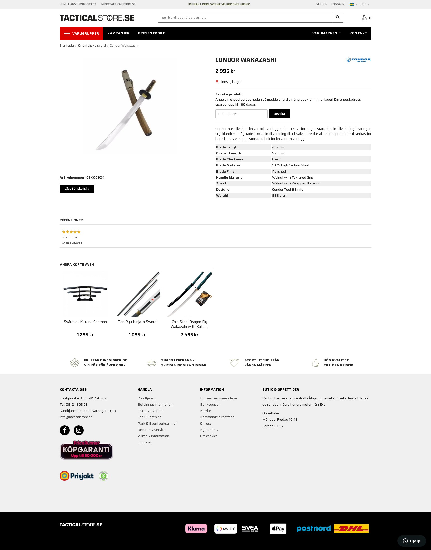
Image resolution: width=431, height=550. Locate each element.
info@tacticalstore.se (76, 417)
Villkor (321, 4)
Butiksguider (210, 404)
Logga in (337, 4)
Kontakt (358, 33)
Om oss (206, 423)
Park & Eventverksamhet (157, 423)
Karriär (205, 410)
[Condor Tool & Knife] (358, 59)
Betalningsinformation (155, 404)
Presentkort (151, 33)
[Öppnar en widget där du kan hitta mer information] (411, 541)
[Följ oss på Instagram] (79, 430)
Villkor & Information (153, 436)
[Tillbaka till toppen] (364, 543)
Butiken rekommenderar (218, 398)
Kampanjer (118, 33)
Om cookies (209, 436)
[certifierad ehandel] (103, 476)
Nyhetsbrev (209, 429)
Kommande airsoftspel (217, 417)
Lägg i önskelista (77, 188)
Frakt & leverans (150, 410)
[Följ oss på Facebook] (65, 430)
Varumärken (324, 33)
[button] (337, 18)
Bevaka (279, 113)
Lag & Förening (150, 417)
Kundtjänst (146, 398)
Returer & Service (151, 429)
